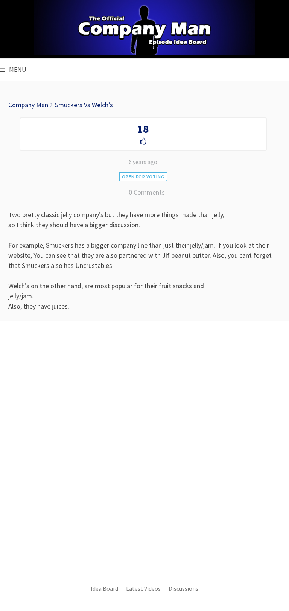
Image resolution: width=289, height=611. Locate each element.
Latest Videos (143, 588)
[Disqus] (144, 454)
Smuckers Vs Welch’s (84, 104)
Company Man (28, 104)
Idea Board (104, 588)
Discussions (183, 588)
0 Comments (147, 192)
